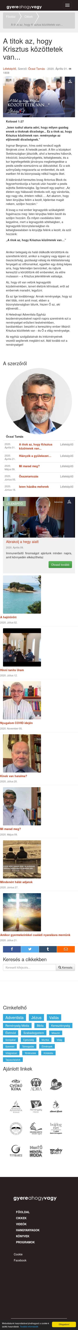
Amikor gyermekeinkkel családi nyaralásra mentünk (35, 935)
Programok (25, 1242)
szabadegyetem (33, 1033)
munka (45, 1039)
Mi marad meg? (10, 829)
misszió (56, 1033)
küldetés (48, 1053)
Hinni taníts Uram (12, 670)
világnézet (11, 1053)
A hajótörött (8, 617)
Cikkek (28, 16)
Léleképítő (9, 69)
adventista (14, 1017)
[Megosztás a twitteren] (30, 949)
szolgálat (10, 1039)
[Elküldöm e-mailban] (66, 949)
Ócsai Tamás (36, 69)
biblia (40, 1025)
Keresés (66, 967)
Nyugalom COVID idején (16, 723)
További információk (29, 1326)
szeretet (9, 1046)
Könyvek (22, 1236)
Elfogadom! (64, 1324)
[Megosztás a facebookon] (12, 949)
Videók (21, 1224)
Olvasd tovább (60, 565)
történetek (30, 1053)
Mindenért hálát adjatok (16, 882)
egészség (28, 1039)
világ (59, 1039)
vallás (54, 1017)
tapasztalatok (12, 1059)
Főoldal (10, 16)
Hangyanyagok (28, 1230)
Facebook (20, 1260)
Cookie (18, 1254)
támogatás (28, 1046)
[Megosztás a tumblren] (48, 949)
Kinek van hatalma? (13, 776)
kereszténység (60, 1025)
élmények (47, 1046)
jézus (36, 1017)
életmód (10, 1033)
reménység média (17, 1025)
